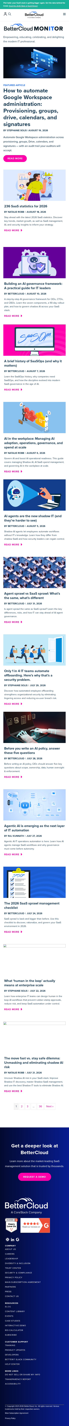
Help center (12, 1364)
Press (8, 1291)
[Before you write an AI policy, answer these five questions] (34, 727)
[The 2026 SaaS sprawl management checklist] (34, 882)
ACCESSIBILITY (13, 1384)
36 (40, 1106)
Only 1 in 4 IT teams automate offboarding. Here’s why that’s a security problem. (28, 675)
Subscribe (11, 1335)
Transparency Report (18, 1379)
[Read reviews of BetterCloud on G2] (35, 1224)
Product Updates (15, 1350)
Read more (13, 230)
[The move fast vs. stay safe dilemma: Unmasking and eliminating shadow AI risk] (34, 1037)
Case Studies (12, 1321)
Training (10, 1345)
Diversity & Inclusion (17, 1263)
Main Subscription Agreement (23, 1282)
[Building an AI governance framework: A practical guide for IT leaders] (34, 262)
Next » (49, 1106)
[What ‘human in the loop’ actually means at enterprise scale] (34, 959)
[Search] (9, 14)
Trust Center (13, 1268)
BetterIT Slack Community (21, 1359)
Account (5, 14)
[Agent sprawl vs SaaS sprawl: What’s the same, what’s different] (34, 572)
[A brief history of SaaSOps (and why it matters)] (34, 340)
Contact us (12, 1296)
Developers (12, 1355)
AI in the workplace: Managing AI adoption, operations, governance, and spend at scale (33, 443)
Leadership (11, 1258)
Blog (8, 1307)
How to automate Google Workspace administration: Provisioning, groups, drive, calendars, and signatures (30, 107)
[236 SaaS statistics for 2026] (34, 185)
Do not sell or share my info (22, 1374)
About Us (10, 1249)
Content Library (15, 1311)
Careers (10, 1254)
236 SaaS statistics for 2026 (25, 206)
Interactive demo (15, 1325)
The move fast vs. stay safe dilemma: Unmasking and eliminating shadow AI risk (33, 1062)
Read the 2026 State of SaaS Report (23, 6)
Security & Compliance (18, 1273)
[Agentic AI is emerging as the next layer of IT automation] (34, 804)
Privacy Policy (13, 1277)
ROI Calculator (14, 1330)
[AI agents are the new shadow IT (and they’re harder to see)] (34, 495)
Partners (10, 1287)
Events (9, 1316)
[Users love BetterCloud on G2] (11, 1224)
